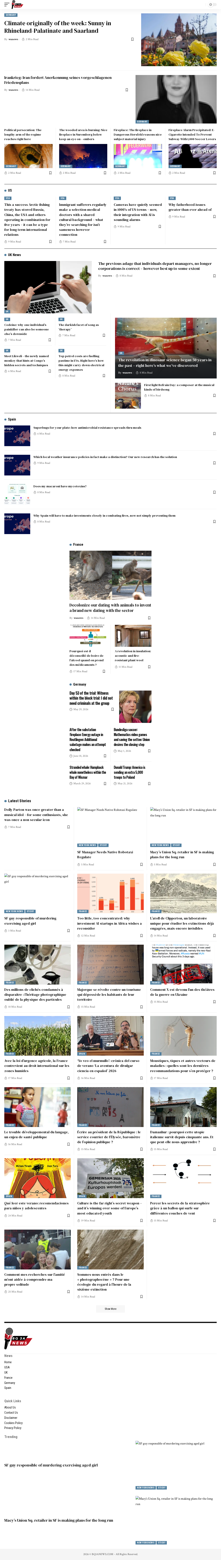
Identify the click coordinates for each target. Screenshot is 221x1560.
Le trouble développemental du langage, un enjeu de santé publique (36, 1134)
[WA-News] (17, 4)
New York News (87, 845)
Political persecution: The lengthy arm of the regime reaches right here (22, 134)
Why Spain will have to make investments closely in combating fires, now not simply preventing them (104, 515)
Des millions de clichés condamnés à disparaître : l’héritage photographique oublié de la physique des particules (35, 994)
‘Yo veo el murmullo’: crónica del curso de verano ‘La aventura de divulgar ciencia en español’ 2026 (108, 1065)
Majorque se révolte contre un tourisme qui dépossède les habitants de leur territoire (109, 994)
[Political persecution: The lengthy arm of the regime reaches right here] (28, 156)
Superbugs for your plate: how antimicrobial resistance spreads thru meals (87, 427)
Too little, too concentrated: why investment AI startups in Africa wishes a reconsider (109, 923)
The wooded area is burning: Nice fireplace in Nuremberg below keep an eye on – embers (83, 134)
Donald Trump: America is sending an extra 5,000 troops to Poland (129, 772)
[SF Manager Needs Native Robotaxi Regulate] (110, 827)
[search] (201, 4)
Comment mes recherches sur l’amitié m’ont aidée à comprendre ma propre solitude (34, 1279)
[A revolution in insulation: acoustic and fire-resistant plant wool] (133, 636)
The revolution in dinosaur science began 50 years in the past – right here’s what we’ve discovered (165, 362)
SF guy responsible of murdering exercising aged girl (30, 920)
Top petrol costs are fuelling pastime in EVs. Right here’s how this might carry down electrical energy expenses (81, 363)
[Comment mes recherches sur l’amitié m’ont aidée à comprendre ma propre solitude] (37, 1249)
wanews (13, 39)
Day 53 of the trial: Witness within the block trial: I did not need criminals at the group (91, 698)
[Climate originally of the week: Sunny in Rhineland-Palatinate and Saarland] (179, 39)
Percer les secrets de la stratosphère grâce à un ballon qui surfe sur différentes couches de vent (180, 1208)
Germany (11, 15)
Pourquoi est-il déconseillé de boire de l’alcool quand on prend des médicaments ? (86, 658)
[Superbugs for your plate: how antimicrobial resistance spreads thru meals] (17, 435)
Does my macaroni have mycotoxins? (60, 486)
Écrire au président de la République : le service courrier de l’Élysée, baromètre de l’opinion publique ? (109, 1137)
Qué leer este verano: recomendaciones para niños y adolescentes (36, 1205)
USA (8, 198)
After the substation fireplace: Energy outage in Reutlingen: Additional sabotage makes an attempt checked (87, 739)
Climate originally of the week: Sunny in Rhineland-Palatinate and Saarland (57, 27)
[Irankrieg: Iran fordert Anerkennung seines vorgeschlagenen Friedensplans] (176, 99)
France (83, 911)
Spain (12, 419)
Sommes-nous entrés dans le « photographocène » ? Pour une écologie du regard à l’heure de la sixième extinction (104, 1282)
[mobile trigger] (8, 4)
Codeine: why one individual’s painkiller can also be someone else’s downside (26, 329)
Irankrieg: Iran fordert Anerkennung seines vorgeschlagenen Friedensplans (58, 80)
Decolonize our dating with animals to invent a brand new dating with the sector (110, 607)
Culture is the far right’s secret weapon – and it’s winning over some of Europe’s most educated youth (109, 1208)
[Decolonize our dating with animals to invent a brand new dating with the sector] (110, 575)
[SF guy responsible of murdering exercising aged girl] (37, 893)
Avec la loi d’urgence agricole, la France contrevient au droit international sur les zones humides (36, 1065)
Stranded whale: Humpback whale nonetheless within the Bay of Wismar (87, 772)
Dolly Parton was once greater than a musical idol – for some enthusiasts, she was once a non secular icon (36, 814)
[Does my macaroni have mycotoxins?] (17, 494)
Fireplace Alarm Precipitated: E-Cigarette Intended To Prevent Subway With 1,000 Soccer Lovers (192, 134)
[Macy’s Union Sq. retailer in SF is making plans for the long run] (183, 827)
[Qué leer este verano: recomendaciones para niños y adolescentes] (37, 1178)
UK (7, 311)
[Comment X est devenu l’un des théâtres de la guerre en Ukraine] (183, 965)
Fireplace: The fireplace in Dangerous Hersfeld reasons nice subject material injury (138, 134)
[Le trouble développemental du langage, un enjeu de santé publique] (37, 1107)
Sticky (103, 845)
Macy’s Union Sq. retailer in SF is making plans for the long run (182, 854)
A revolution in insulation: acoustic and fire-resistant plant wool (133, 655)
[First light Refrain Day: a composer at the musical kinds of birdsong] (128, 396)
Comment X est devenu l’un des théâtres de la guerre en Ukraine (182, 992)
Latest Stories (19, 801)
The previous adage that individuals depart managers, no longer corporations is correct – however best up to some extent (155, 266)
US (10, 190)
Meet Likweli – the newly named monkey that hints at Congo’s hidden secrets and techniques (26, 360)
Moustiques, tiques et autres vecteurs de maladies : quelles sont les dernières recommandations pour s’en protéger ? (182, 1065)
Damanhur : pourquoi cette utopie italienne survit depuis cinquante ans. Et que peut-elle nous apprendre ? (181, 1137)
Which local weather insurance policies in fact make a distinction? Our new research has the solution (105, 457)
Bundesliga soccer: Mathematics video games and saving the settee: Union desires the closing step (132, 737)
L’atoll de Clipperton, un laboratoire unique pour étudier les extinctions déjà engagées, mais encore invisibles (182, 923)
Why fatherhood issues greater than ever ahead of (190, 207)
